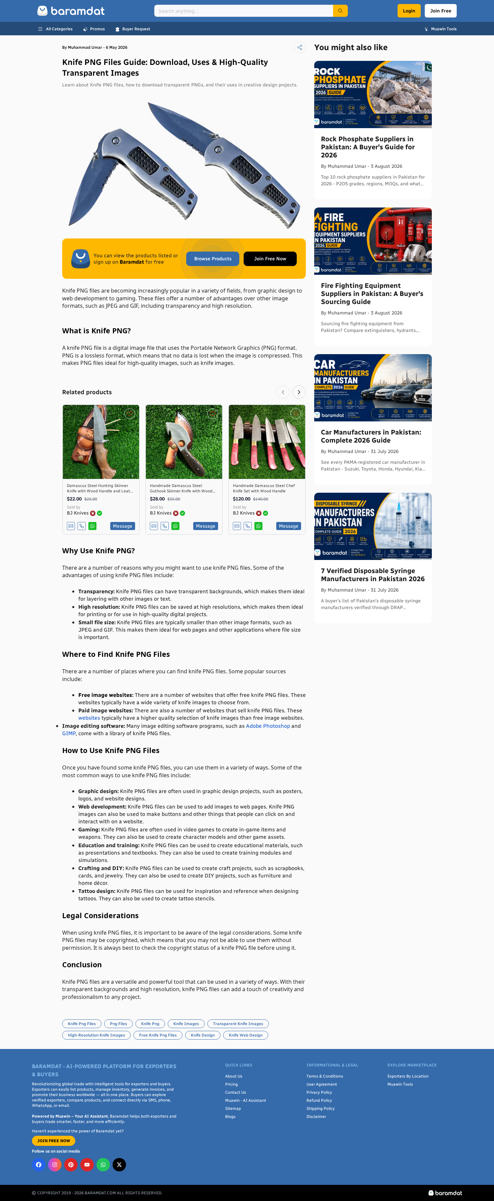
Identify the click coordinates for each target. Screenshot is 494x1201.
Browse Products (213, 259)
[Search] (340, 11)
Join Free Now (270, 259)
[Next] (299, 392)
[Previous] (283, 392)
